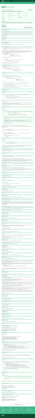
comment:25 (3, 206)
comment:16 (3, 165)
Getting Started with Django (3, 409)
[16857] (3, 335)
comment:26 (3, 209)
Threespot (24, 415)
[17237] (3, 384)
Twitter (22, 409)
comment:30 (3, 242)
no (24, 17)
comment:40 (3, 332)
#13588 (9, 33)
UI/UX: (18, 18)
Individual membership (11, 411)
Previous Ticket (28, 8)
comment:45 (3, 383)
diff (11, 45)
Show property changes (31, 27)
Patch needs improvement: (20, 17)
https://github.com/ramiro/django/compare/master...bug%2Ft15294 (16, 44)
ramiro (4, 373)
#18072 (4, 396)
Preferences (5, 5)
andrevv (27, 415)
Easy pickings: (3, 18)
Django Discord (16, 409)
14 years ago (32, 10)
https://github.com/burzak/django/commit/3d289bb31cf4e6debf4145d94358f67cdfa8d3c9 (11, 183)
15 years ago (8, 42)
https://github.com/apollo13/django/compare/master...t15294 (17, 273)
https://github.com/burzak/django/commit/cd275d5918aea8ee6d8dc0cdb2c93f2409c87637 (11, 87)
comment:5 (3, 42)
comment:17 (3, 172)
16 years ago (31, 9)
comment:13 (3, 148)
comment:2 (3, 31)
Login (2, 5)
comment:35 (3, 300)
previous (10, 45)
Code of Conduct (2, 411)
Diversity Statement (3, 412)
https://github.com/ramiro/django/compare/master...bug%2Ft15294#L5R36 (11, 169)
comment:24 (3, 201)
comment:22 (3, 194)
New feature (9, 9)
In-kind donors (14, 415)
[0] (9, 94)
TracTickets (28, 403)
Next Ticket (32, 8)
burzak (4, 139)
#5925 (9, 51)
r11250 (18, 231)
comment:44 (3, 372)
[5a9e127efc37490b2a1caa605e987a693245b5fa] (7, 391)
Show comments (26, 27)
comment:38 (3, 313)
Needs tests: (3, 17)
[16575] (3, 230)
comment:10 (3, 91)
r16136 (20, 231)
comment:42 (3, 352)
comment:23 (3, 198)
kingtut (4, 353)
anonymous (5, 178)
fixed (12, 9)
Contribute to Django (10, 409)
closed (7, 9)
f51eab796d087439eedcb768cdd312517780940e (7, 395)
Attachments (4, 25)
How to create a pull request (11, 19)
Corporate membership (29, 409)
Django (2, 1)
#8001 (3, 40)
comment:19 (3, 177)
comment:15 (3, 162)
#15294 (3, 9)
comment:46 (3, 390)
